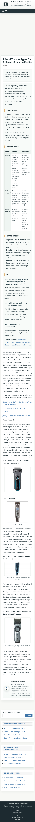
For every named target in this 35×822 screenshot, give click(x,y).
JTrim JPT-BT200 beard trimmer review (16, 416)
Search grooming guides (11, 712)
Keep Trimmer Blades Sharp (21, 345)
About (17, 810)
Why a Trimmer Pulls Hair (13, 764)
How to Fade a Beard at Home (14, 784)
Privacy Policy (18, 815)
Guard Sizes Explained (12, 735)
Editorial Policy (17, 812)
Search (29, 715)
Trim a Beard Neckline (12, 787)
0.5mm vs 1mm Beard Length (14, 781)
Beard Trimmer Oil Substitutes (14, 760)
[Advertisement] (17, 33)
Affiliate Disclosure (17, 817)
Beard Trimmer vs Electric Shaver (16, 738)
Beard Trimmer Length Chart (14, 732)
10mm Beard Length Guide (14, 778)
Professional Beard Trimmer (21, 2)
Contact (17, 819)
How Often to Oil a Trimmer (14, 757)
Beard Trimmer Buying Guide (14, 728)
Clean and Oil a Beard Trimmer (15, 754)
